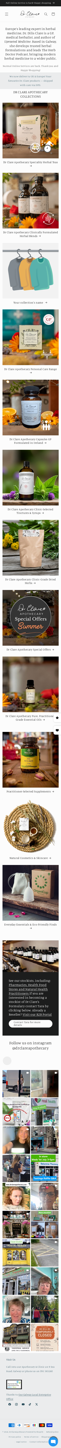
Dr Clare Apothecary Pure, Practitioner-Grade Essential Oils (30, 717)
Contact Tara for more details (27, 1023)
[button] (6, 14)
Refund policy (52, 1432)
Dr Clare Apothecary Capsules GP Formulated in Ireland (30, 441)
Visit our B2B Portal (37, 1014)
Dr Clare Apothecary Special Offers (29, 649)
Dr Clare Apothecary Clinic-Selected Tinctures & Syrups (30, 511)
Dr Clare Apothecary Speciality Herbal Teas (30, 162)
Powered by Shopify (34, 1432)
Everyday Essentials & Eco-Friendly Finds (30, 924)
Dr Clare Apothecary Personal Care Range (30, 369)
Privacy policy (15, 1437)
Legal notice (21, 1442)
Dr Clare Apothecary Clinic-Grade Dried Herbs (30, 581)
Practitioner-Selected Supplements (29, 791)
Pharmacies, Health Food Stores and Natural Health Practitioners (28, 989)
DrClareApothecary (17, 1432)
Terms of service (31, 1437)
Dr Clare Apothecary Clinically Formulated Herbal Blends (30, 234)
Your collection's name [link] (28, 302)
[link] (16, 1083)
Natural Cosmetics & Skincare (29, 858)
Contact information (39, 1442)
